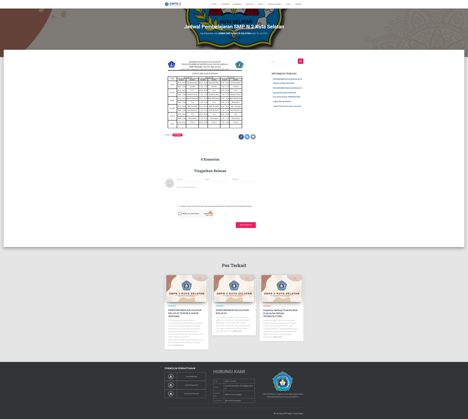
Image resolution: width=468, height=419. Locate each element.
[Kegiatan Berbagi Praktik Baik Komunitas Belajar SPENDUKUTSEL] (281, 288)
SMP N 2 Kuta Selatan (233, 395)
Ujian (288, 4)
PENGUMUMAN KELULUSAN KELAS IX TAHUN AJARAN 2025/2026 (184, 313)
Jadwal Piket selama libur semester (287, 106)
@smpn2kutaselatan (233, 401)
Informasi (225, 4)
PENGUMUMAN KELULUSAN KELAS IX (287, 88)
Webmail (298, 4)
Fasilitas (249, 4)
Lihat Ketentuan (191, 377)
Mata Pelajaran (274, 4)
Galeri (260, 4)
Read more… (180, 345)
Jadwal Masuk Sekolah (282, 101)
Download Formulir (191, 394)
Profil (214, 4)
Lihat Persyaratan (191, 385)
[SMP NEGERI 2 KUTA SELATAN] (173, 4)
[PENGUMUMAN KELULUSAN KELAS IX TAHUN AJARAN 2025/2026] (186, 288)
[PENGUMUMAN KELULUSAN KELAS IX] (234, 288)
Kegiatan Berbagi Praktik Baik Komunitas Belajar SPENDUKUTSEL (280, 313)
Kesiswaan (237, 4)
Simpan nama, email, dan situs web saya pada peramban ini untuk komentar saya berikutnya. (216, 206)
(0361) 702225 (230, 381)
